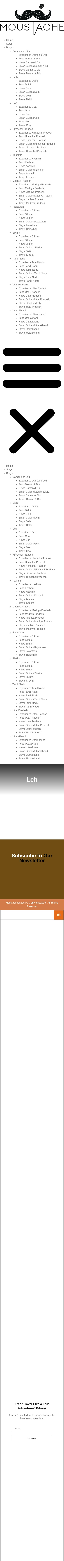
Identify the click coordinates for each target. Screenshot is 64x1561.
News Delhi (25, 88)
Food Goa (24, 110)
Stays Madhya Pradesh (31, 199)
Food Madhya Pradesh (31, 188)
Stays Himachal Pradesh (32, 147)
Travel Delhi (25, 99)
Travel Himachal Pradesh (33, 151)
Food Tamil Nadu (28, 266)
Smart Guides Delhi (29, 92)
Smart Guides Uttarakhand (33, 325)
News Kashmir (27, 166)
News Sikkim (26, 218)
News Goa (24, 114)
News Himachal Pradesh (32, 140)
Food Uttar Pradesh (29, 292)
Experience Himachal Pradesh (35, 132)
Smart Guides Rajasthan (32, 221)
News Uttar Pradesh (30, 295)
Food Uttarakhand (29, 318)
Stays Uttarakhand (29, 329)
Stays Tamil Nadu (28, 277)
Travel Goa (25, 125)
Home (9, 40)
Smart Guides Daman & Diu (34, 66)
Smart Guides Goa (29, 118)
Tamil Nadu (18, 258)
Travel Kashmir (27, 177)
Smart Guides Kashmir (31, 169)
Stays (9, 43)
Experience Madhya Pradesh (35, 184)
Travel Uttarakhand (29, 332)
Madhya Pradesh (21, 181)
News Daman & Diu (30, 62)
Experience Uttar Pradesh (33, 288)
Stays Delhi (25, 95)
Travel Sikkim (26, 255)
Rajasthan (18, 206)
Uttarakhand (19, 310)
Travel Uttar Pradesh (30, 307)
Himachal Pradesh (22, 129)
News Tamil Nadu (28, 269)
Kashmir (17, 155)
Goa (14, 103)
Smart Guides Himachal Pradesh (37, 143)
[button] (32, 399)
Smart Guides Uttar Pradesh (34, 299)
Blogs (9, 47)
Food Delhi (25, 84)
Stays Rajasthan (28, 225)
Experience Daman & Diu (33, 55)
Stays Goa (24, 121)
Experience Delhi (28, 81)
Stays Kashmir (27, 173)
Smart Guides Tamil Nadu (33, 273)
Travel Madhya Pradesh (32, 203)
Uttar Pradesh (20, 284)
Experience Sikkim (29, 210)
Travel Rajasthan (28, 229)
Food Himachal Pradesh (32, 136)
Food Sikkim (25, 214)
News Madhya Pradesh (31, 192)
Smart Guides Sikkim (30, 247)
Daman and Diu (21, 51)
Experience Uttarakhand (32, 314)
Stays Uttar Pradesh (30, 303)
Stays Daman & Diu (29, 69)
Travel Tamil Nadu (29, 281)
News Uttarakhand (29, 321)
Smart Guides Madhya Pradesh (36, 195)
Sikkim (16, 232)
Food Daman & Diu (29, 58)
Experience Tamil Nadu (31, 262)
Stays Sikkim (26, 251)
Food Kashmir (26, 162)
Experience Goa (28, 106)
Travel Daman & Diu (30, 73)
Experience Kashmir (30, 158)
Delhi (15, 77)
